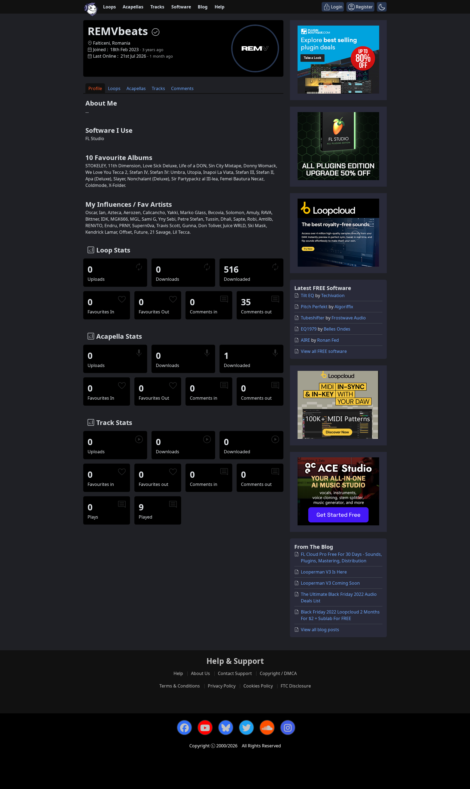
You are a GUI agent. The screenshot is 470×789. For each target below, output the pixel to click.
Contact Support (235, 673)
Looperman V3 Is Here (324, 572)
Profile (95, 88)
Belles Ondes (337, 329)
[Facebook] (184, 727)
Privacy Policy (222, 686)
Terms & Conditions (179, 686)
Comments (182, 88)
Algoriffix (344, 307)
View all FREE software (324, 351)
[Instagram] (287, 727)
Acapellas (133, 7)
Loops (109, 7)
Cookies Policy (258, 686)
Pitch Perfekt (314, 307)
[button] (382, 7)
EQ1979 (309, 329)
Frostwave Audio (349, 318)
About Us (200, 673)
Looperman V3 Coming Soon (330, 583)
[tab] (95, 88)
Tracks (157, 7)
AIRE (305, 340)
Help (219, 7)
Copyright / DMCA (278, 673)
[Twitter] (246, 727)
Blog (203, 7)
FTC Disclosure (296, 686)
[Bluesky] (225, 727)
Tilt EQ (307, 295)
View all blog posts (320, 630)
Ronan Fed (328, 340)
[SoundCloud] (267, 727)
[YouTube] (205, 727)
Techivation (333, 295)
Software (181, 7)
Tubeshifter (312, 318)
